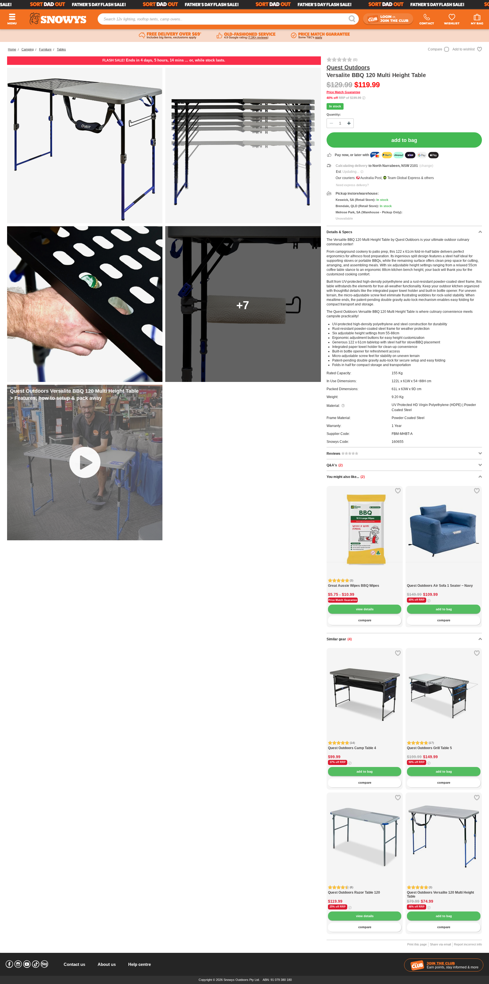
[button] (335, 534)
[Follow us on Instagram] (18, 964)
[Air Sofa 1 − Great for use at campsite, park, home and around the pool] (444, 580)
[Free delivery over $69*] (170, 36)
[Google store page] (246, 36)
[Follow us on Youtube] (27, 964)
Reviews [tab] (334, 454)
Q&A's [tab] (335, 465)
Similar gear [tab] (339, 639)
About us (107, 964)
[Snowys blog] (44, 964)
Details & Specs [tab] (339, 232)
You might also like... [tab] (346, 477)
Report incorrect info (468, 944)
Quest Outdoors (348, 67)
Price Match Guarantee (343, 92)
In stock (335, 106)
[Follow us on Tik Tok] (35, 964)
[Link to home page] (58, 18)
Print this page (417, 944)
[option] (365, 524)
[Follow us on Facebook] (9, 964)
